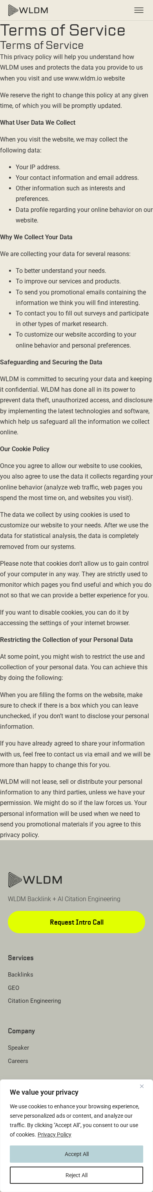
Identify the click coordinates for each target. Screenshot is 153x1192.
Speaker (18, 1047)
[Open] (139, 10)
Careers (18, 1061)
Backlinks (20, 974)
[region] (76, 1135)
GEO (13, 987)
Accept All (77, 1154)
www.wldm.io (83, 78)
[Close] (144, 1086)
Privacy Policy (54, 1134)
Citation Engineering (34, 1000)
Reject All (76, 1175)
